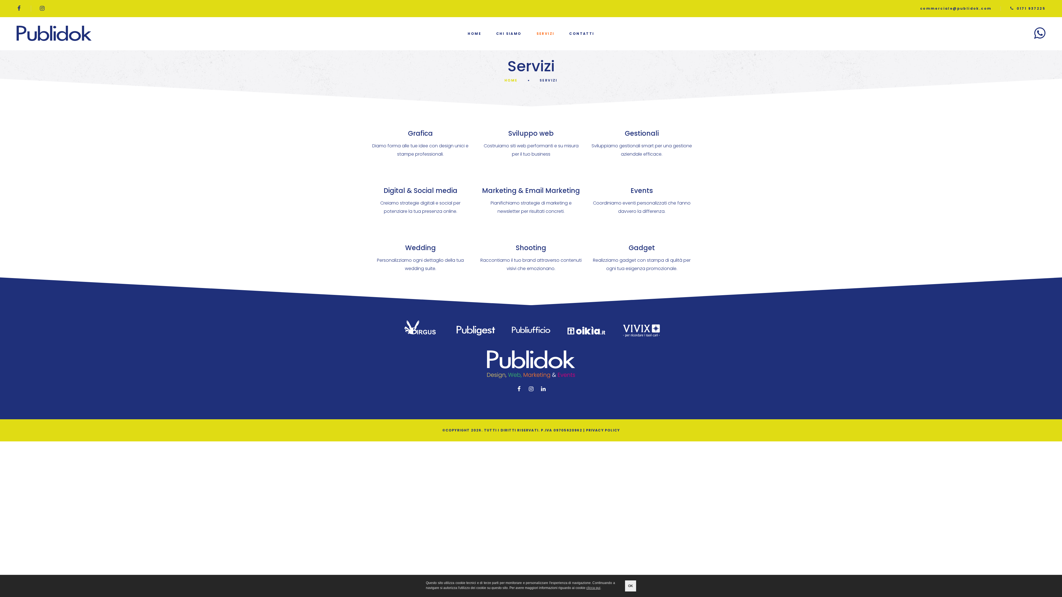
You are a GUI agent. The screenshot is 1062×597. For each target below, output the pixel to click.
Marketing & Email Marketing (531, 190)
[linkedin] (543, 389)
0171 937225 (1031, 8)
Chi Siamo (509, 33)
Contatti (581, 33)
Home (474, 33)
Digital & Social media (420, 190)
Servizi (546, 33)
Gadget (642, 247)
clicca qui (593, 588)
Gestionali (642, 133)
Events (642, 190)
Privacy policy (603, 430)
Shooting (531, 247)
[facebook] (19, 8)
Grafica (420, 133)
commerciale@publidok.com (956, 8)
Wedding (420, 247)
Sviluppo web (531, 133)
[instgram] (42, 8)
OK (630, 586)
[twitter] (531, 389)
